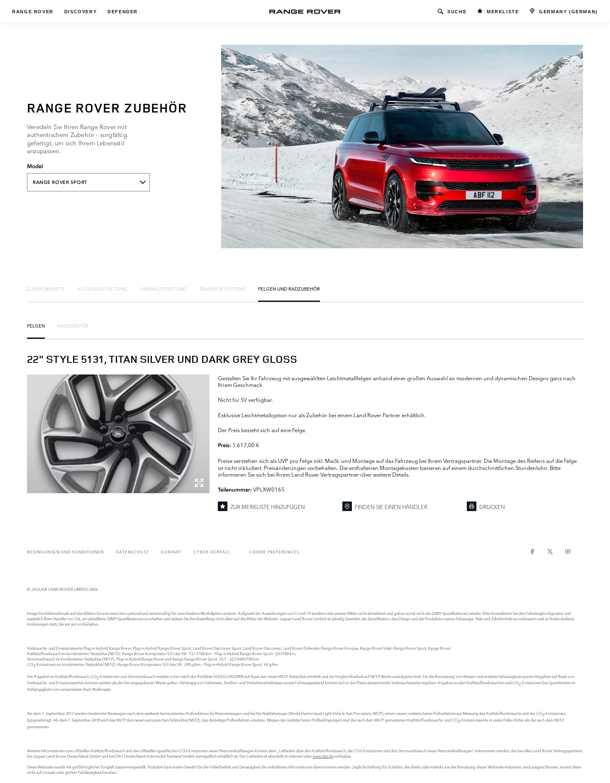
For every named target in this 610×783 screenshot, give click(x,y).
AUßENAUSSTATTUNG (103, 288)
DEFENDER (122, 11)
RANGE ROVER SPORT (60, 182)
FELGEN (36, 325)
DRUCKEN (492, 506)
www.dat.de (322, 756)
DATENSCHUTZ (132, 551)
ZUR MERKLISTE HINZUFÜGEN (267, 506)
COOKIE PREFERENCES (274, 551)
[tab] (46, 288)
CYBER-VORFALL (212, 551)
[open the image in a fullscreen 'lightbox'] (118, 433)
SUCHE (456, 11)
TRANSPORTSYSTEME (222, 288)
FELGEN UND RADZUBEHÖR (289, 288)
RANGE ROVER (33, 11)
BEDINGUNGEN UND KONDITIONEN (65, 551)
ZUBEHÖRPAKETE (46, 288)
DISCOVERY (80, 11)
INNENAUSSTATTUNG (163, 288)
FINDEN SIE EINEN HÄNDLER (391, 506)
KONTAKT (171, 551)
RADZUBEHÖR (72, 325)
